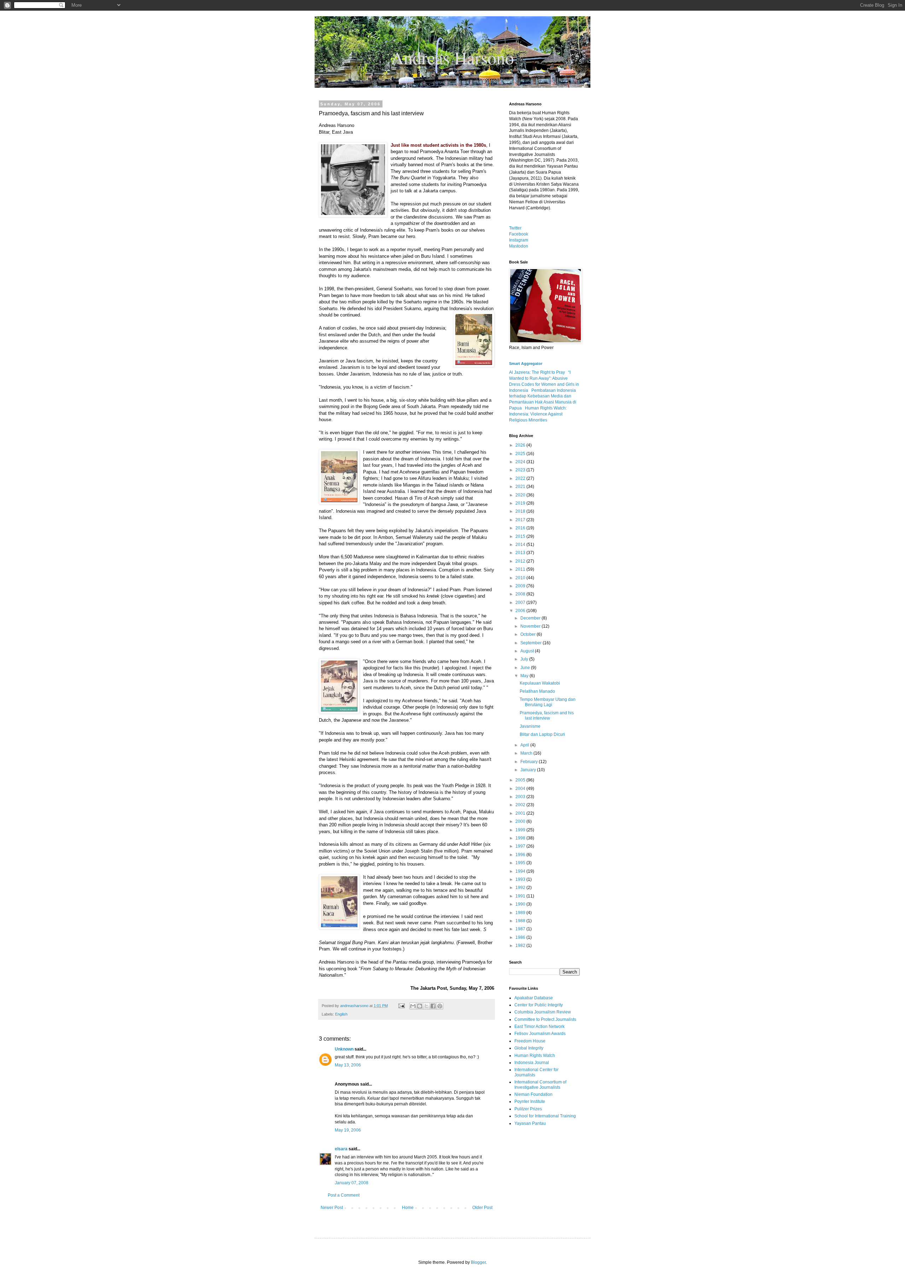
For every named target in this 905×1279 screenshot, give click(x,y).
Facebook (518, 234)
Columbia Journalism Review (542, 1012)
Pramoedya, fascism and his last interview (547, 715)
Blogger (478, 1262)
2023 (520, 469)
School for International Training (545, 1116)
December (531, 618)
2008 (520, 594)
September (531, 642)
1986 (520, 937)
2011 (520, 569)
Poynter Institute (529, 1101)
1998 (520, 838)
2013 (520, 552)
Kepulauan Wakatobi (540, 683)
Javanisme (530, 726)
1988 (520, 920)
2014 (520, 544)
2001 (520, 813)
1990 (520, 904)
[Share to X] (426, 1006)
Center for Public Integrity (538, 1004)
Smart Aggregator (525, 363)
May (525, 675)
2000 (520, 821)
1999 (520, 829)
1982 (520, 945)
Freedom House (529, 1041)
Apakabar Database (533, 997)
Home (408, 1207)
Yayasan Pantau (530, 1123)
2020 (520, 495)
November (531, 626)
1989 (520, 912)
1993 (520, 879)
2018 (520, 511)
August (527, 651)
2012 (520, 561)
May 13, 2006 (348, 1065)
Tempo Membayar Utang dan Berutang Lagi (548, 702)
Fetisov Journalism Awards (540, 1033)
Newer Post (332, 1207)
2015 (520, 536)
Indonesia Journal (531, 1062)
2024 (520, 461)
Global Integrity (528, 1048)
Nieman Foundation (533, 1094)
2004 (520, 788)
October (528, 634)
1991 (520, 896)
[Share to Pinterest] (439, 1006)
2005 (520, 780)
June (525, 667)
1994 (520, 871)
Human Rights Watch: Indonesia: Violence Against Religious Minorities (538, 414)
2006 (520, 610)
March (526, 753)
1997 (520, 846)
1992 (520, 887)
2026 (520, 445)
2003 (520, 796)
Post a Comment (344, 1195)
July (524, 659)
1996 (520, 854)
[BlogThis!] (419, 1006)
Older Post (482, 1207)
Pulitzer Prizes (528, 1108)
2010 (520, 577)
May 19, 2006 (348, 1130)
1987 (520, 928)
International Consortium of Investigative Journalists (540, 1084)
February (529, 761)
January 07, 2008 (351, 1182)
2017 (520, 519)
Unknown (344, 1049)
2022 (520, 478)
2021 (520, 486)
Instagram (518, 240)
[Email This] (412, 1006)
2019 (520, 503)
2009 (520, 585)
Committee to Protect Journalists (545, 1019)
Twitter (515, 228)
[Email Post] (401, 1006)
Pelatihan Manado (537, 691)
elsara (341, 1148)
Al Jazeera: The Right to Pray (537, 372)
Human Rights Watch (534, 1055)
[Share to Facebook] (433, 1006)
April (525, 745)
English (341, 1014)
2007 (520, 602)
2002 (520, 804)
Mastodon (518, 246)
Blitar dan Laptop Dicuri (542, 734)
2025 (520, 453)
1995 (520, 862)
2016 (520, 527)
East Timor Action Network (539, 1026)
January (528, 769)
